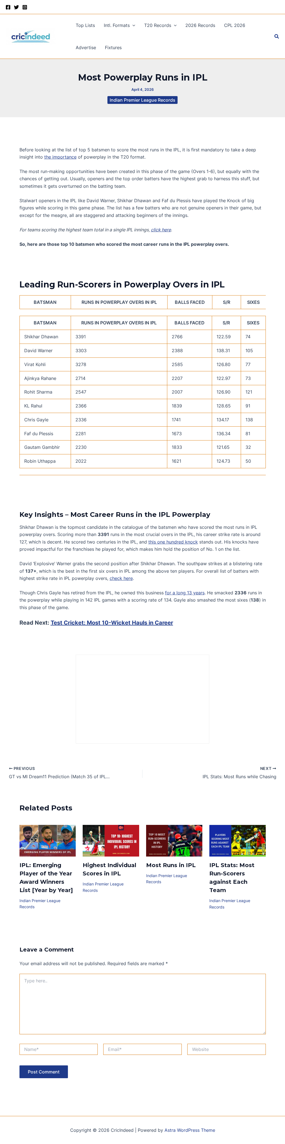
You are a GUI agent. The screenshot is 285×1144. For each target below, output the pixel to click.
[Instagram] (24, 7)
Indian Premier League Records (142, 100)
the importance (60, 157)
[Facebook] (8, 7)
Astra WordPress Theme (189, 1130)
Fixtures (113, 47)
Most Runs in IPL (171, 865)
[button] (132, 25)
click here (161, 229)
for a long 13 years (185, 592)
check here (121, 578)
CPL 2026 (234, 25)
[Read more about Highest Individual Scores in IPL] (111, 840)
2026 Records (200, 25)
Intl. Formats (117, 25)
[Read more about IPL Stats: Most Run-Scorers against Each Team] (237, 840)
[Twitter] (16, 7)
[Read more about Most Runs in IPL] (174, 840)
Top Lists (85, 25)
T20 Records (157, 25)
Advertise (86, 47)
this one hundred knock (173, 542)
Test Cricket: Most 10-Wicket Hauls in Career (112, 622)
